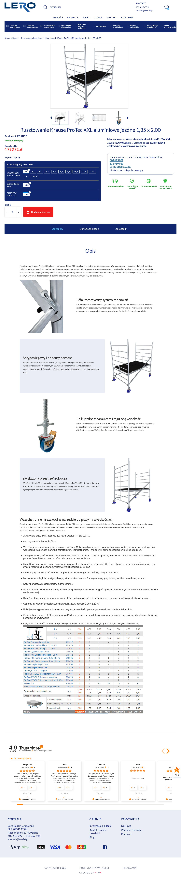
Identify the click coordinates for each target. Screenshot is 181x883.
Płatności (126, 834)
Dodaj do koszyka (40, 212)
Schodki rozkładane (118, 26)
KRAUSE (22, 136)
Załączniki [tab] (121, 228)
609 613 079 (116, 160)
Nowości (58, 17)
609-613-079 (142, 7)
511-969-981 (33, 835)
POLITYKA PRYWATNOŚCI (94, 868)
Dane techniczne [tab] (89, 228)
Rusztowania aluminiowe (49, 26)
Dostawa (126, 825)
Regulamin (127, 17)
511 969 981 (116, 163)
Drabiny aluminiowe (15, 26)
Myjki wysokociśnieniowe (172, 26)
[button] (127, 118)
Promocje (72, 17)
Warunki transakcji (131, 829)
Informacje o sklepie (100, 825)
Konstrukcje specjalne (152, 26)
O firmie (98, 17)
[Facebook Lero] (105, 847)
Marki (86, 17)
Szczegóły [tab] (57, 228)
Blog (91, 837)
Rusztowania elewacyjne (66, 26)
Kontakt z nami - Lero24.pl (98, 831)
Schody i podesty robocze (82, 26)
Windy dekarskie (134, 26)
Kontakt (112, 17)
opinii (41, 751)
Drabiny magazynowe (32, 26)
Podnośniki (101, 26)
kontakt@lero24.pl (144, 10)
